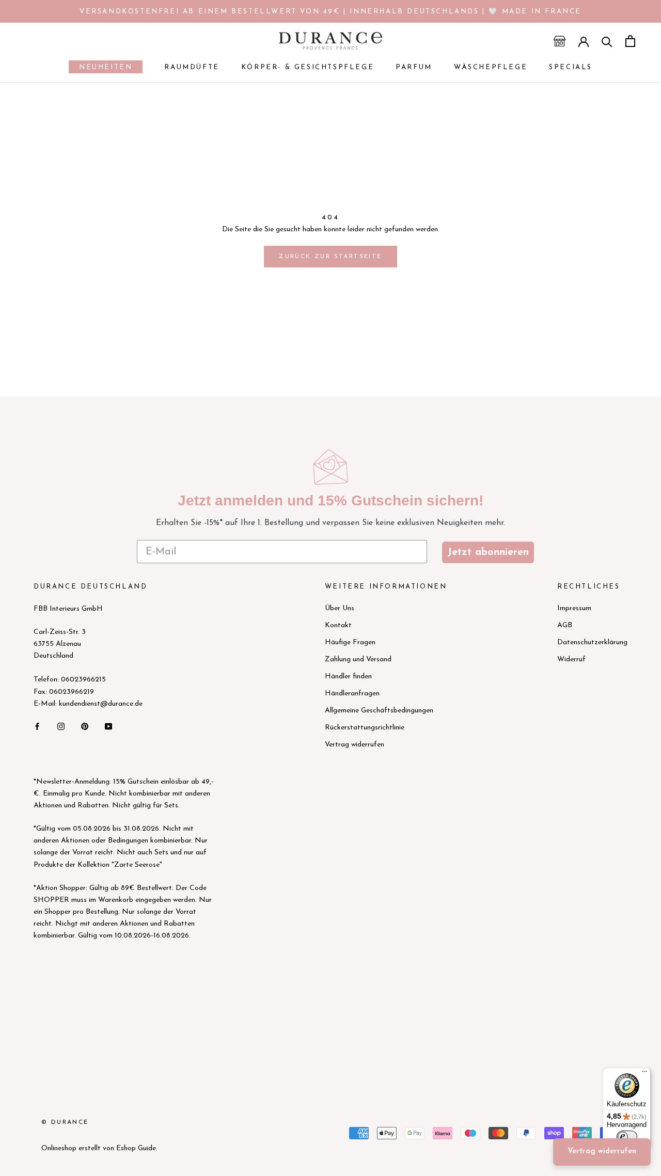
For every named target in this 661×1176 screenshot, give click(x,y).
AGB (564, 625)
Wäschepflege (490, 67)
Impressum (574, 608)
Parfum (414, 67)
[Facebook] (37, 726)
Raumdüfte (191, 67)
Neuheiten (100, 68)
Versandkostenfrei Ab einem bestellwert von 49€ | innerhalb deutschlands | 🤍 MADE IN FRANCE (330, 11)
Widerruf (571, 659)
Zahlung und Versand (358, 659)
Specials (570, 67)
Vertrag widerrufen (354, 745)
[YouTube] (108, 726)
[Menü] (644, 1074)
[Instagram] (61, 726)
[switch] (627, 1137)
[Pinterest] (84, 726)
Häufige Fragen (350, 642)
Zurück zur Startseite (330, 256)
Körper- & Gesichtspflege (307, 67)
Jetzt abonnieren (488, 552)
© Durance (65, 1122)
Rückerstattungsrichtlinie (364, 728)
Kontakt (338, 625)
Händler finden (348, 676)
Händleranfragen (352, 693)
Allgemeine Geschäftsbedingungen (379, 710)
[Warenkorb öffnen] (630, 41)
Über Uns (339, 608)
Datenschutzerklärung (592, 642)
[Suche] (607, 41)
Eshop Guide (136, 1148)
